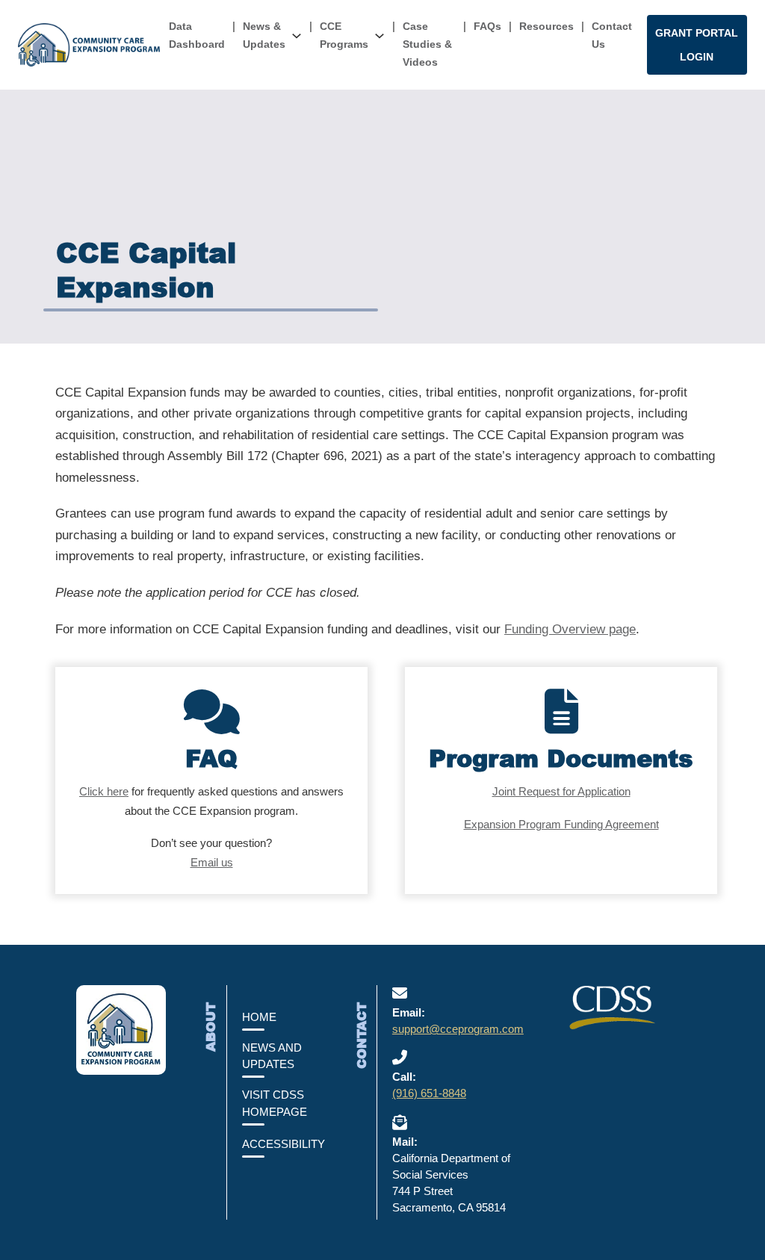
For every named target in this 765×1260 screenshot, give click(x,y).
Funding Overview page (570, 629)
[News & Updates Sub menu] (296, 36)
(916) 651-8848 (429, 1093)
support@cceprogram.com (458, 1029)
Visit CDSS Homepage (274, 1103)
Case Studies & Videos (427, 44)
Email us (212, 862)
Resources (546, 26)
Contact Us (612, 35)
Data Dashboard (197, 35)
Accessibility (283, 1144)
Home (259, 1017)
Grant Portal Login (696, 45)
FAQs (487, 26)
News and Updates (272, 1056)
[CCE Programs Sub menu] (379, 36)
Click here (103, 791)
